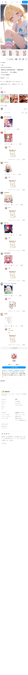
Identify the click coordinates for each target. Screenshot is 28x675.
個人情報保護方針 (10, 436)
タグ (2, 408)
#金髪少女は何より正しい (6, 84)
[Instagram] (6, 434)
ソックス (7, 77)
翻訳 (1, 87)
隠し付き (7, 112)
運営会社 (11, 440)
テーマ (3, 405)
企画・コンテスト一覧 (19, 414)
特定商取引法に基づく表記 (20, 436)
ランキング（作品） (6, 414)
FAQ (18, 438)
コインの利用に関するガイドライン (9, 438)
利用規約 (3, 436)
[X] (2, 434)
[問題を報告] (14, 129)
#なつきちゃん (19, 81)
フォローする (14, 367)
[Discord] (4, 434)
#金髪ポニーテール (16, 84)
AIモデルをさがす (19, 405)
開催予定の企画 (18, 418)
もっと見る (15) (14, 348)
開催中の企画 (18, 416)
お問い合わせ (22, 438)
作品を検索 (17, 401)
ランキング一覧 (5, 418)
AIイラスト (4, 401)
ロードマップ (4, 428)
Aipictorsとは (4, 426)
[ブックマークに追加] (20, 59)
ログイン (25, 2)
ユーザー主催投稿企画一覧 (20, 420)
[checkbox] (4, 112)
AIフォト (3, 403)
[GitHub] (8, 434)
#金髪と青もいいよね (10, 81)
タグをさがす (18, 403)
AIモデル (3, 406)
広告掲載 (3, 440)
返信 (18, 129)
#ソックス (3, 81)
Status (7, 440)
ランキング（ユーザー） (7, 416)
